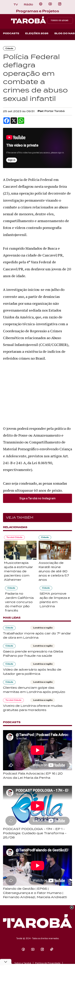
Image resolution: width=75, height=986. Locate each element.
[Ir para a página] (40, 4)
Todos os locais (59, 20)
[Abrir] (50, 4)
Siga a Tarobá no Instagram (37, 498)
